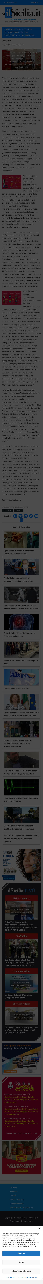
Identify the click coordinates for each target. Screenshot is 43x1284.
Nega (21, 1262)
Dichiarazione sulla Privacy (28, 1277)
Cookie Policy (10, 1277)
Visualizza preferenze (21, 1271)
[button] (39, 1229)
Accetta (21, 1253)
